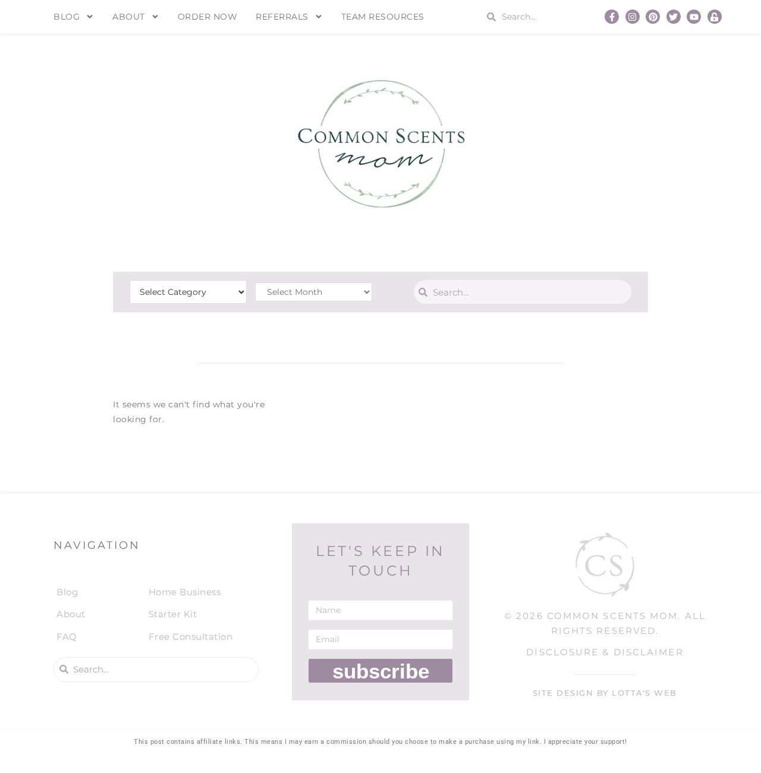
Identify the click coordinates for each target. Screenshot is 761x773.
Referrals (282, 16)
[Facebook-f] (612, 17)
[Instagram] (632, 17)
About (128, 16)
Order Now (208, 16)
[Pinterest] (653, 17)
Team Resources (382, 16)
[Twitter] (673, 17)
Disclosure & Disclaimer (604, 652)
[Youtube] (694, 17)
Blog (67, 16)
